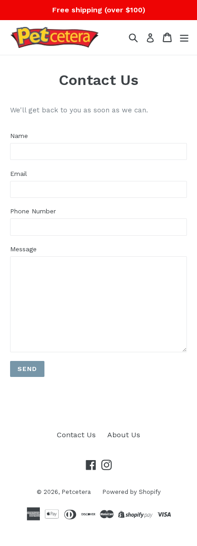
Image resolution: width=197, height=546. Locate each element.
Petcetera (76, 491)
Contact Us (76, 434)
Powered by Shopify (131, 491)
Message (23, 249)
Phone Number (33, 211)
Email (18, 173)
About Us (123, 434)
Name (19, 135)
